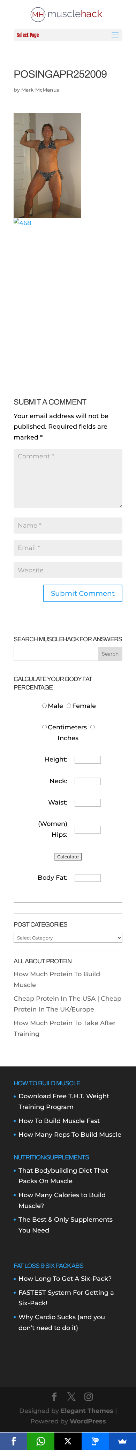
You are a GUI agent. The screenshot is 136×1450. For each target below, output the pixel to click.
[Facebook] (13, 1441)
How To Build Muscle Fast (59, 1121)
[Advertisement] (68, 297)
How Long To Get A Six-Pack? (65, 1279)
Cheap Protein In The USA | (57, 998)
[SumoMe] (122, 1441)
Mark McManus (40, 90)
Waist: (57, 802)
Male (56, 706)
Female (84, 706)
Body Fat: (52, 877)
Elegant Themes (87, 1411)
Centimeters (67, 727)
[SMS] (95, 1441)
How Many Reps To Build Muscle (69, 1134)
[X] (68, 1441)
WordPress (88, 1421)
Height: (55, 759)
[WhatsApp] (40, 1441)
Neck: (58, 781)
